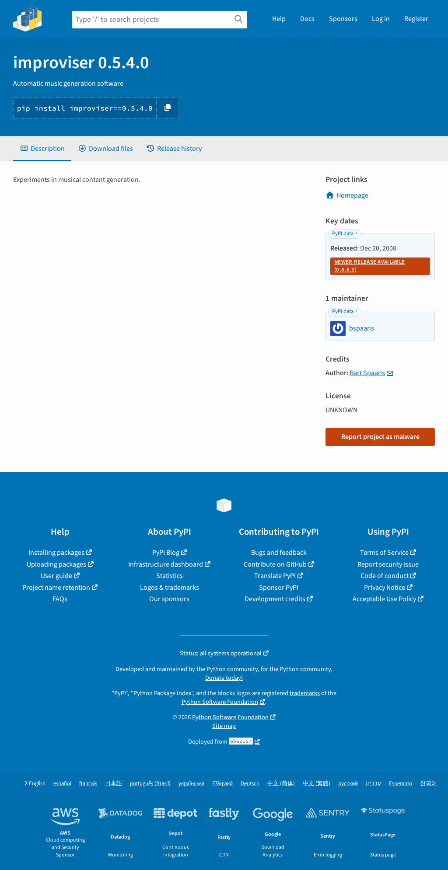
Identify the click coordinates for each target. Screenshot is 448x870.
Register (416, 19)
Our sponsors (169, 599)
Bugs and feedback (279, 552)
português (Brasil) (150, 783)
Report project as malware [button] (380, 437)
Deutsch (250, 783)
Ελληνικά (222, 783)
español (62, 783)
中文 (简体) (281, 783)
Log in (381, 19)
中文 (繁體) (316, 783)
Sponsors (343, 19)
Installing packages (56, 552)
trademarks (305, 693)
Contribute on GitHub (275, 564)
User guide (56, 576)
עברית (373, 783)
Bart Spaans (367, 373)
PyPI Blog (165, 552)
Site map (224, 726)
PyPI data (343, 233)
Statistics (169, 576)
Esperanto (400, 783)
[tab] (42, 148)
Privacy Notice (384, 587)
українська (191, 783)
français (88, 783)
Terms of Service (384, 552)
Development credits (275, 599)
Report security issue (388, 564)
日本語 (113, 783)
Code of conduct (384, 576)
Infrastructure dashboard (165, 564)
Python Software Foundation (220, 701)
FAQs (59, 599)
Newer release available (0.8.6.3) (369, 266)
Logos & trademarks (169, 587)
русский (348, 783)
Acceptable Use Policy (384, 599)
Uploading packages (56, 564)
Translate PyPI (275, 576)
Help (279, 19)
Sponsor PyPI (278, 587)
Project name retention (56, 587)
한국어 (428, 783)
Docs (307, 19)
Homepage (352, 195)
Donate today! (224, 677)
